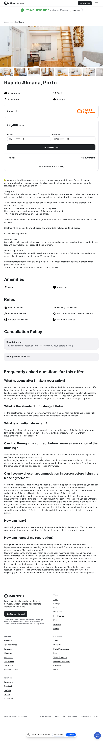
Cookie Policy (85, 716)
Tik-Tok (7, 694)
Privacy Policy (45, 716)
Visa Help (8, 641)
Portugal (56, 603)
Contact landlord (51, 147)
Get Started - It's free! (16, 614)
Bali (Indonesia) (59, 616)
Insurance (8, 649)
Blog (55, 653)
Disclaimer (72, 716)
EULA (96, 716)
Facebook (8, 686)
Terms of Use (59, 716)
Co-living (57, 665)
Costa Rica (57, 612)
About (55, 641)
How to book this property (51, 166)
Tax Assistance (10, 645)
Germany (57, 624)
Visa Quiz (8, 653)
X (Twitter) (8, 698)
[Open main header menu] (96, 3)
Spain (55, 599)
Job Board (8, 665)
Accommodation (11, 22)
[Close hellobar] (98, 10)
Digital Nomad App (61, 649)
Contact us (57, 645)
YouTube (7, 690)
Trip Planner (9, 661)
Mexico (56, 628)
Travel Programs (60, 657)
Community (8, 657)
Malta (55, 620)
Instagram (8, 682)
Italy (55, 608)
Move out (56, 134)
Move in (10, 134)
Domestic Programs (61, 661)
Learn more (76, 10)
